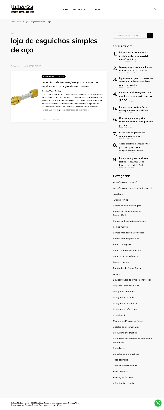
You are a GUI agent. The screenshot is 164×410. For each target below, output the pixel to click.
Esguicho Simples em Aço (53, 76)
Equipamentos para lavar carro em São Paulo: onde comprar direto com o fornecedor (136, 81)
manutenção (119, 315)
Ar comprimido (120, 199)
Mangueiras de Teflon (124, 297)
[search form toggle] (155, 9)
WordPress (57, 405)
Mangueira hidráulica (124, 291)
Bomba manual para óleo (126, 238)
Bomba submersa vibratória (127, 250)
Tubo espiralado (121, 359)
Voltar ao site (80, 9)
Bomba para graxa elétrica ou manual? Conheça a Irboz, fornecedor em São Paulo (133, 162)
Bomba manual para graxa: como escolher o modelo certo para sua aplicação (135, 96)
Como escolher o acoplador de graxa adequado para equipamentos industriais (134, 147)
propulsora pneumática (125, 332)
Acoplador (118, 194)
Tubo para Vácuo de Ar (125, 365)
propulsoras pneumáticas (126, 353)
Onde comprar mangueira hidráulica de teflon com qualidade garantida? (136, 121)
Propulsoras (119, 348)
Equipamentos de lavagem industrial (132, 279)
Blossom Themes (31, 405)
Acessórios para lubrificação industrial (132, 188)
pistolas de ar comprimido (126, 326)
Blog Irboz (39, 403)
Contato (97, 9)
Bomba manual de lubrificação (128, 232)
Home (65, 9)
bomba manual (121, 226)
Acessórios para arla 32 (125, 182)
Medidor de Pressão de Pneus (128, 321)
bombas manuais (122, 262)
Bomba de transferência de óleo (129, 221)
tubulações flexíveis (123, 377)
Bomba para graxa (122, 244)
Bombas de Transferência (126, 256)
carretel (117, 273)
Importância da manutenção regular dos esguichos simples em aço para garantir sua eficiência (70, 84)
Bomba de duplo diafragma (127, 205)
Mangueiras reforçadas (125, 309)
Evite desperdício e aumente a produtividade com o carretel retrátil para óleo (133, 56)
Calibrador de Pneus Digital (127, 268)
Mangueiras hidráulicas (125, 303)
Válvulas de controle (123, 383)
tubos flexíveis (120, 371)
